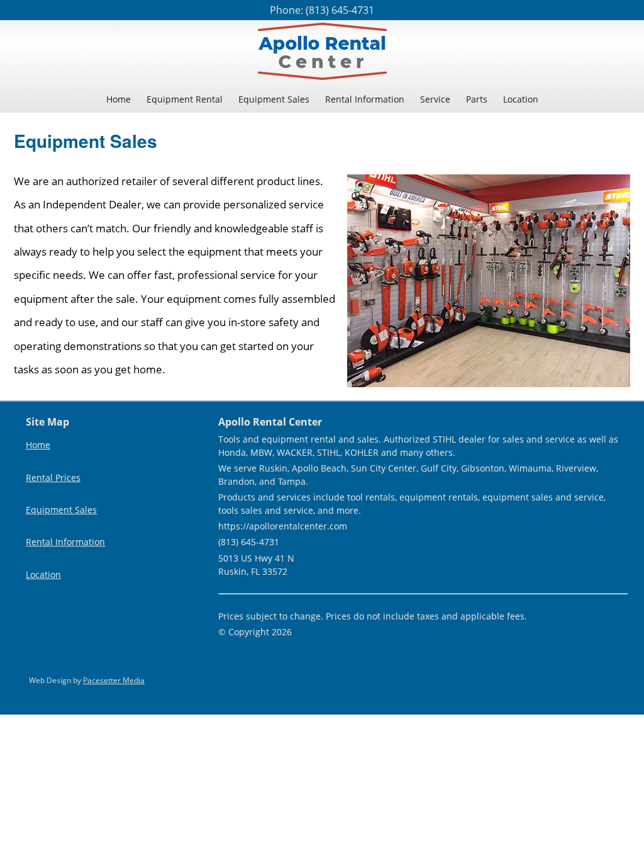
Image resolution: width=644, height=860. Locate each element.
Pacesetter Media (114, 680)
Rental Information (364, 99)
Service (435, 99)
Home (118, 99)
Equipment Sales (273, 99)
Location (520, 99)
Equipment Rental (185, 99)
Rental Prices (53, 478)
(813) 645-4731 (340, 10)
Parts (476, 99)
